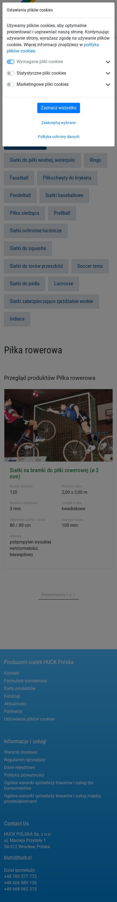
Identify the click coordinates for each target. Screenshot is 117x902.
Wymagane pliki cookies (40, 61)
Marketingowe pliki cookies (43, 84)
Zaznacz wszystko (58, 107)
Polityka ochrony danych (58, 136)
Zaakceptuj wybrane (58, 123)
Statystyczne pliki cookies (41, 73)
